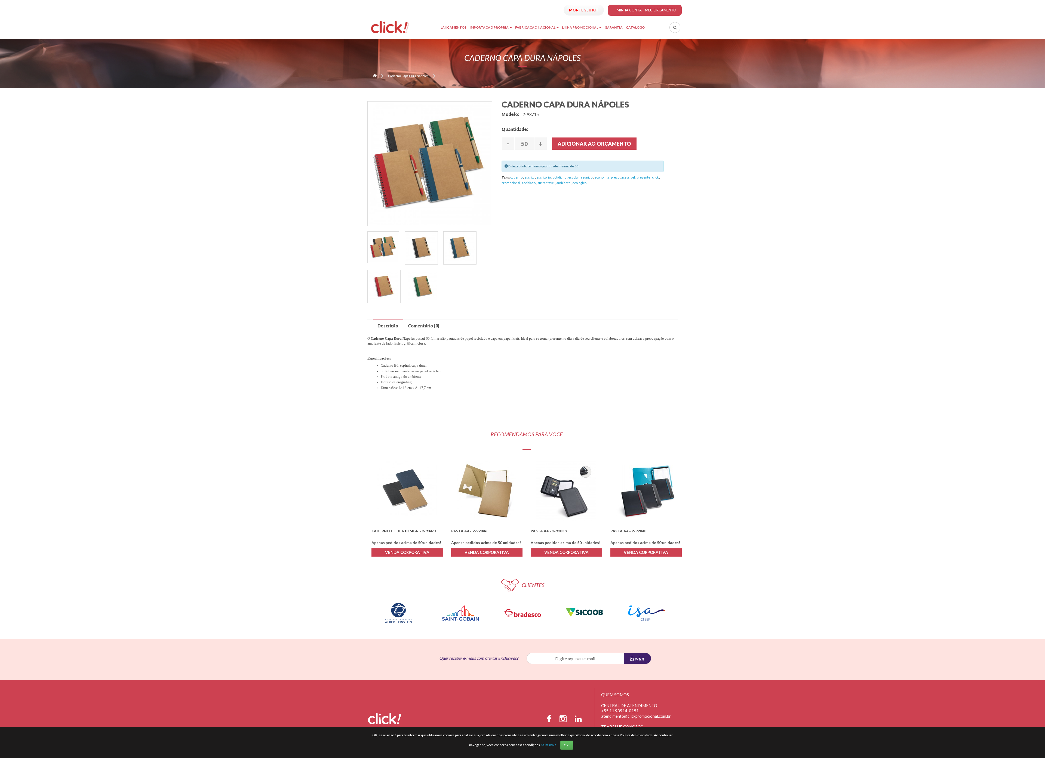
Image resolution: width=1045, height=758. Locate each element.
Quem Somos (615, 694)
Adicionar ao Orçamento (594, 143)
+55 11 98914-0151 (620, 710)
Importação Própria (489, 27)
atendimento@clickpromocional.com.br (636, 716)
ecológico (579, 183)
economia (602, 177)
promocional (511, 183)
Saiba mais (548, 745)
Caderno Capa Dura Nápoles (408, 76)
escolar (574, 177)
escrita (529, 177)
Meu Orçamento (660, 10)
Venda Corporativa (407, 552)
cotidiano (560, 177)
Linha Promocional (580, 27)
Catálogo (635, 27)
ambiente (564, 183)
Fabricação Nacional (535, 27)
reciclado (529, 183)
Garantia (614, 27)
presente (644, 177)
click (655, 177)
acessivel (628, 177)
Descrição (387, 325)
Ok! (567, 745)
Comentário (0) (423, 325)
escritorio (543, 177)
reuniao (587, 177)
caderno (516, 177)
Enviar (637, 658)
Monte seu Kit (583, 10)
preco (615, 177)
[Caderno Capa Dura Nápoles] (383, 247)
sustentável (546, 183)
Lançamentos (453, 27)
